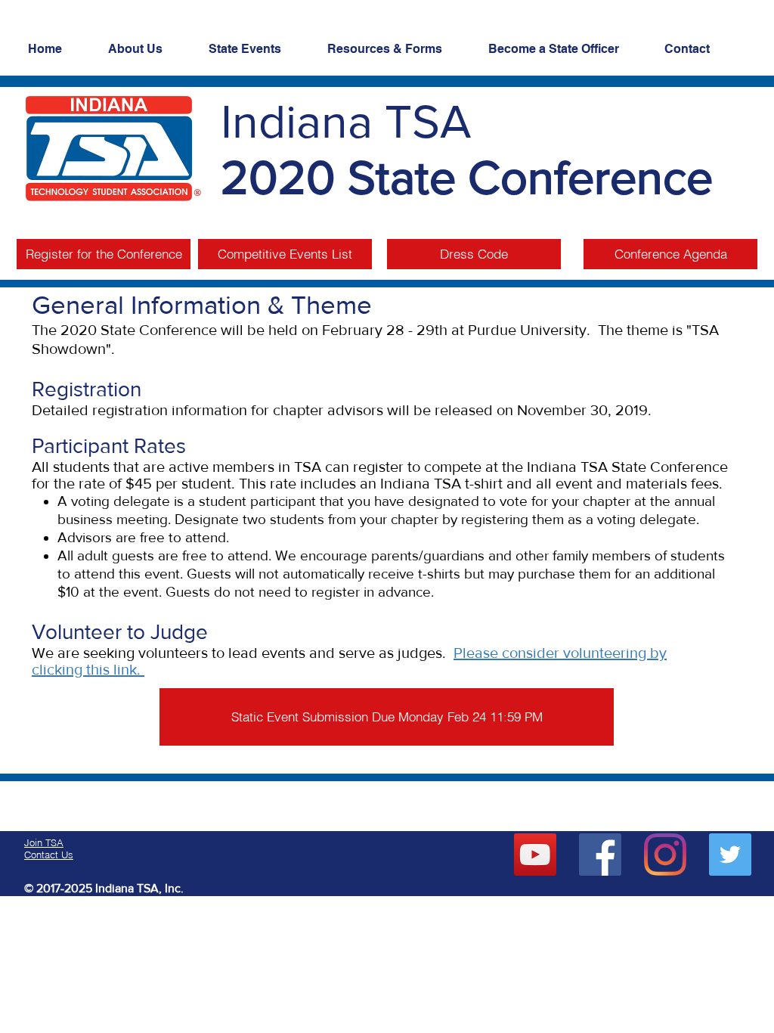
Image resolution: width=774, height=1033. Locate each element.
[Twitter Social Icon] (730, 854)
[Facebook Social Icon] (600, 854)
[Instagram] (665, 854)
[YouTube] (535, 854)
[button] (103, 254)
